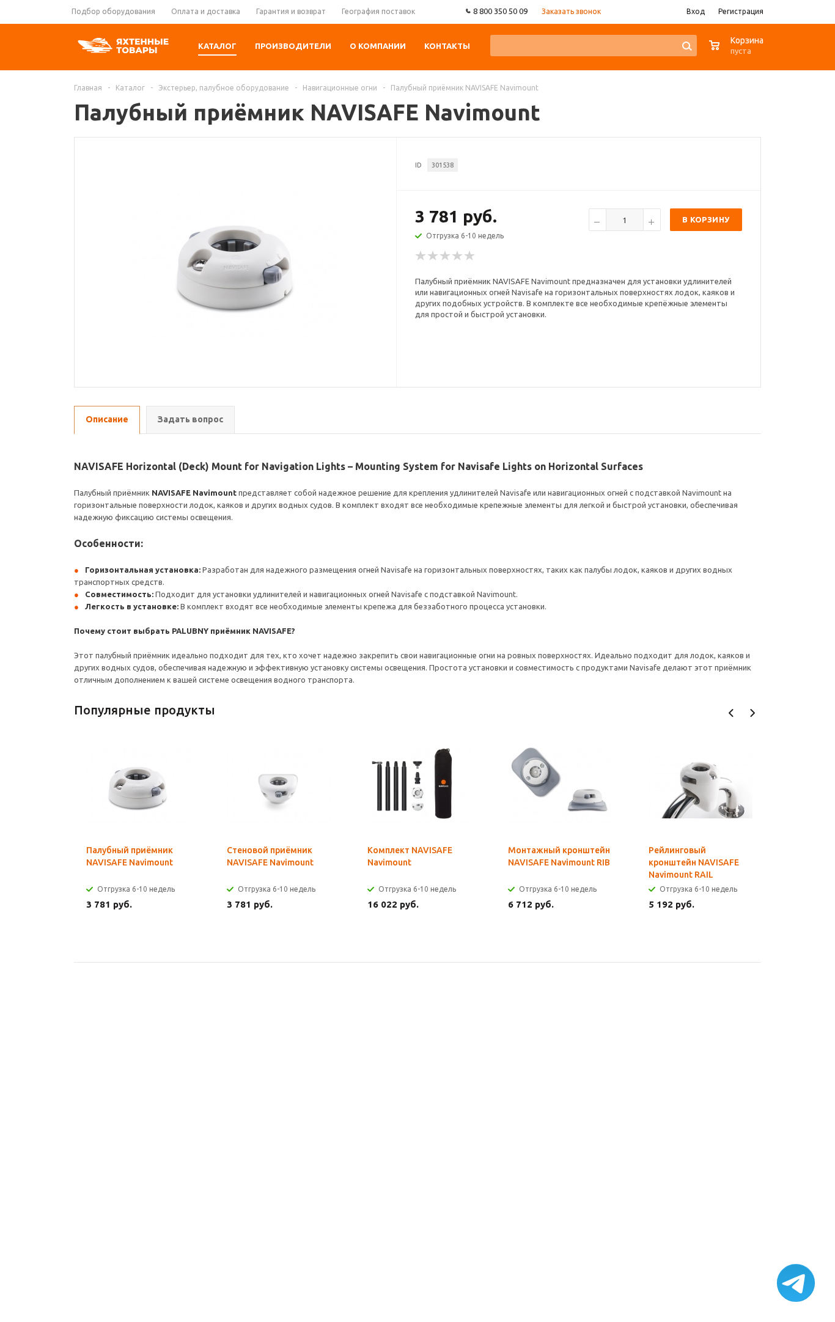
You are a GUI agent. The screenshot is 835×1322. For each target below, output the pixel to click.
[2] (433, 256)
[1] (421, 256)
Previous (731, 713)
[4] (458, 256)
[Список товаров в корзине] (738, 51)
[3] (446, 256)
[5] (470, 256)
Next (752, 713)
